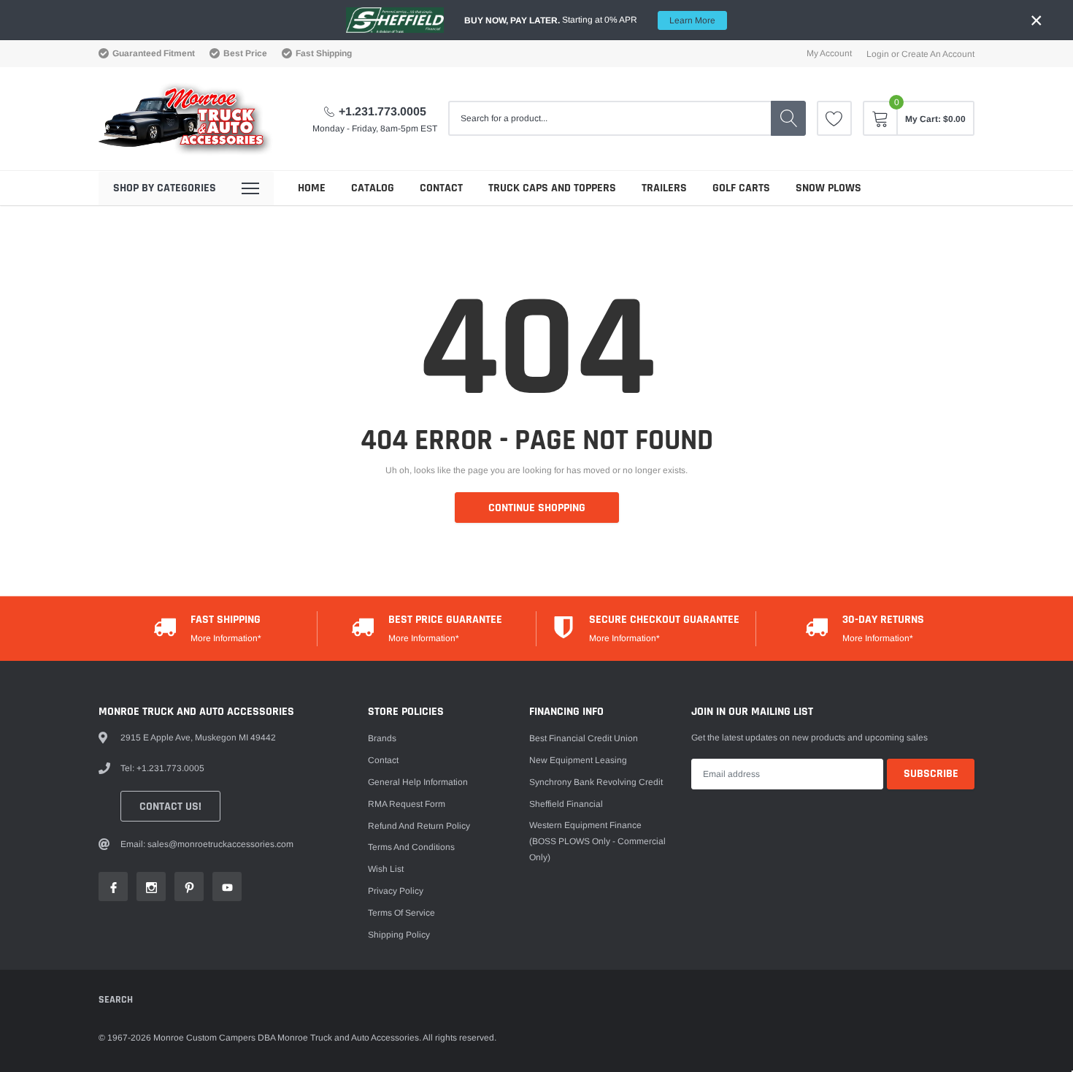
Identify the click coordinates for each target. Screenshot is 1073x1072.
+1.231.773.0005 (382, 111)
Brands (382, 738)
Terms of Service (401, 913)
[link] (834, 118)
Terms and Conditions (411, 847)
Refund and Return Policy (419, 826)
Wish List (386, 869)
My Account (829, 53)
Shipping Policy (399, 935)
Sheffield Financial (566, 804)
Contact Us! (170, 806)
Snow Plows (828, 188)
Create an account (937, 54)
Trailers (664, 188)
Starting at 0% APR (589, 20)
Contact (441, 188)
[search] (788, 118)
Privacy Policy (395, 891)
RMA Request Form (406, 804)
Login (877, 54)
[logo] (186, 118)
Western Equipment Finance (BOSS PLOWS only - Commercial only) (597, 841)
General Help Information (418, 782)
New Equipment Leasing (578, 760)
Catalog (372, 188)
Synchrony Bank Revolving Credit (596, 782)
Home (312, 188)
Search (116, 999)
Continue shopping (536, 508)
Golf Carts (741, 188)
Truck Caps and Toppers (552, 188)
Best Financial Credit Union (583, 738)
